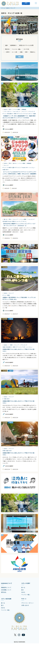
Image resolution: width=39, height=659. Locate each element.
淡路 (21, 52)
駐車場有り (13, 45)
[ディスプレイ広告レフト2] (19, 482)
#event (23, 167)
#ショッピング (18, 221)
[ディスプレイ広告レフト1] (19, 25)
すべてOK (26, 49)
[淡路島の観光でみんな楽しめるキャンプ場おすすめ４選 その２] (19, 382)
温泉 (6, 45)
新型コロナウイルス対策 (26, 45)
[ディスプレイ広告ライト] (19, 503)
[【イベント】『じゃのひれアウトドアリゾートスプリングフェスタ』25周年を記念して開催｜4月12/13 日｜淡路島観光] (19, 148)
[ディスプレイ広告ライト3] (19, 253)
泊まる (7, 8)
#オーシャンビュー (30, 167)
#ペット (4, 113)
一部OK (7, 52)
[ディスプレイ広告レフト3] (19, 523)
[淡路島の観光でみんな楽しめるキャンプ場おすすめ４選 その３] (19, 330)
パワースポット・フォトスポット (12, 111)
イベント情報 (16, 109)
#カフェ (24, 221)
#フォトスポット (28, 113)
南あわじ (32, 52)
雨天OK (7, 49)
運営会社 (3, 592)
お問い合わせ (25, 605)
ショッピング (31, 219)
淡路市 (26, 3)
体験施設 (24, 109)
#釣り (7, 169)
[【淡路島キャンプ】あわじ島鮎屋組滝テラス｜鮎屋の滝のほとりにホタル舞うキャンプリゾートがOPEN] (19, 95)
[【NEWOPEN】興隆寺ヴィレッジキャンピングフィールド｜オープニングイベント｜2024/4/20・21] (19, 204)
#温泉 (34, 113)
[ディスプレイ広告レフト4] (19, 543)
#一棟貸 (14, 113)
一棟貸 (10, 345)
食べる (15, 163)
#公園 (12, 167)
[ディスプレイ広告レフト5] (19, 564)
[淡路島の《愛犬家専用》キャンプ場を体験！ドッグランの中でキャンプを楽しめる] (19, 278)
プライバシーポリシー (27, 603)
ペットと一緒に (16, 49)
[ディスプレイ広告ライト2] (19, 71)
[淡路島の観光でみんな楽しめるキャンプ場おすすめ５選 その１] (19, 434)
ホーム (3, 8)
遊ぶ (10, 109)
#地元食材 (9, 113)
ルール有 (14, 52)
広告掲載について (6, 590)
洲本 (26, 52)
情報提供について (6, 587)
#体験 (4, 169)
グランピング (31, 111)
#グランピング (20, 113)
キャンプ (13, 8)
